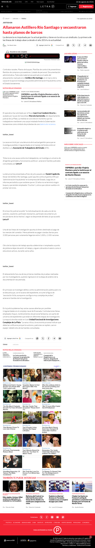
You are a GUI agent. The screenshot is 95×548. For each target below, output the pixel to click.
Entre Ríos (48, 522)
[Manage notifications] (90, 537)
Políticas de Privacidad (84, 545)
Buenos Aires (26, 522)
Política (24, 18)
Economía (16, 522)
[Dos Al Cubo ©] (9, 540)
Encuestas (67, 11)
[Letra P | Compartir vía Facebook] (79, 45)
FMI (32, 2)
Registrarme (87, 6)
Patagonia (77, 522)
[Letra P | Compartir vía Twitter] (73, 45)
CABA (34, 522)
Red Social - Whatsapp (62, 517)
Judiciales (15, 18)
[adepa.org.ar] (23, 541)
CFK (26, 2)
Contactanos (34, 517)
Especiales (24, 11)
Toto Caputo (40, 2)
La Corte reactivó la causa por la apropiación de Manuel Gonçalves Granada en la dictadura (77, 186)
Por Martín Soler (11, 45)
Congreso (85, 522)
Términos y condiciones (69, 545)
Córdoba (57, 522)
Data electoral (43, 11)
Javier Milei (18, 2)
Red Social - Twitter (41, 517)
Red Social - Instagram (52, 517)
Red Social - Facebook (46, 517)
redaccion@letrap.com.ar (83, 543)
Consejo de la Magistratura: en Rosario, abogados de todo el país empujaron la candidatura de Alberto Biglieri (79, 194)
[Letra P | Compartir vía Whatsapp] (67, 45)
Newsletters (86, 11)
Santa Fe (40, 522)
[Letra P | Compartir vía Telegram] (84, 45)
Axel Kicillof (50, 2)
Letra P (7, 18)
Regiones (6, 11)
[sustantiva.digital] (32, 540)
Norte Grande (67, 522)
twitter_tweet (8, 134)
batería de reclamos (47, 124)
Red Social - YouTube (57, 517)
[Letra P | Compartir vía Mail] (90, 45)
